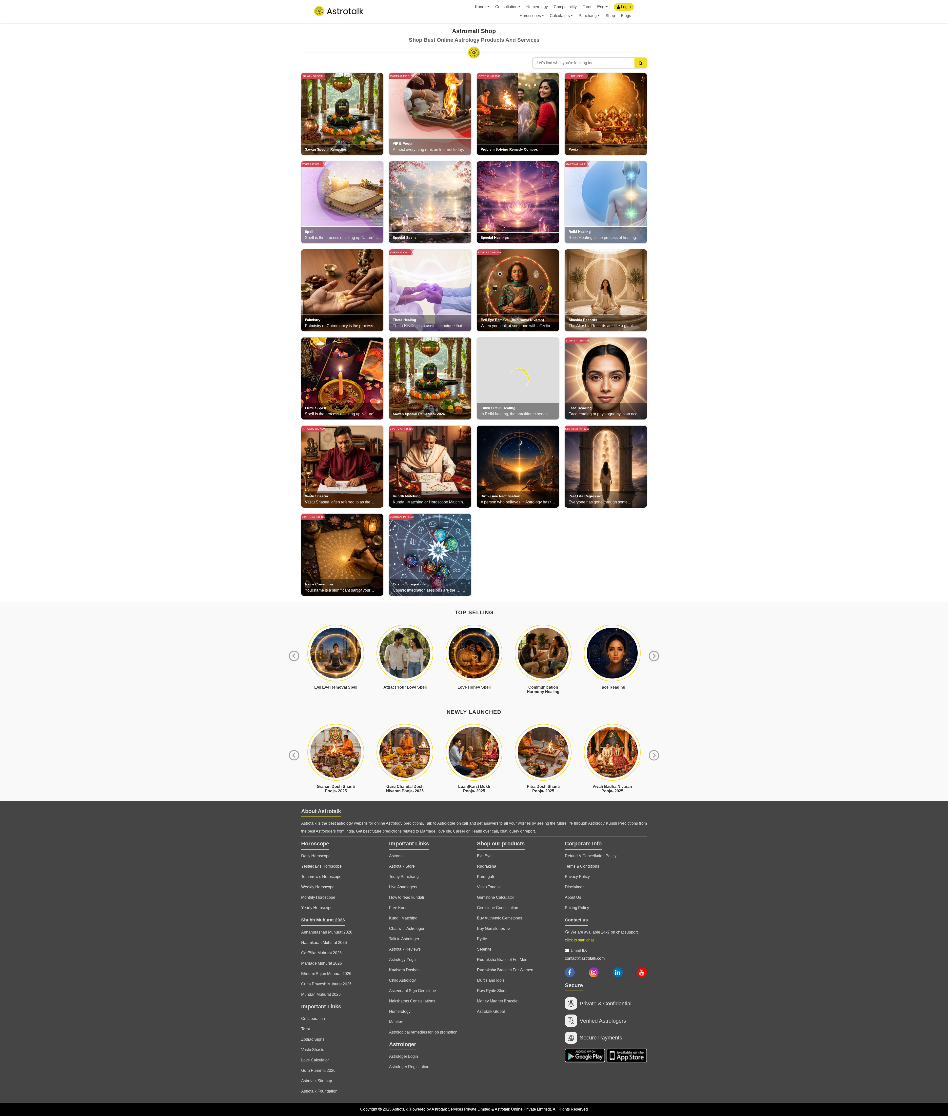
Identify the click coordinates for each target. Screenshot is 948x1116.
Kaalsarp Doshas (404, 970)
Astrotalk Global (491, 1011)
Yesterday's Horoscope (321, 866)
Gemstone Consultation (497, 908)
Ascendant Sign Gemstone (412, 991)
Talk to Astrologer (404, 939)
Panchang (588, 16)
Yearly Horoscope (317, 908)
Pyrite (482, 939)
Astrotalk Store (402, 866)
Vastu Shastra (313, 1050)
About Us (573, 897)
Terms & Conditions (582, 866)
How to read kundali (406, 897)
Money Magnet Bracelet (497, 1001)
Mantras (396, 1022)
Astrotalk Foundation (319, 1091)
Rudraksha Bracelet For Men (502, 959)
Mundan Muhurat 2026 (321, 994)
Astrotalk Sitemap (316, 1081)
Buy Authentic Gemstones (499, 918)
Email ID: (585, 954)
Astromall (397, 856)
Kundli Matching (403, 918)
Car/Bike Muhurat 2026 (321, 953)
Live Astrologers (403, 887)
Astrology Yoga (402, 959)
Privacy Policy (577, 877)
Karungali (485, 877)
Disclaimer (574, 887)
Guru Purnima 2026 (318, 1070)
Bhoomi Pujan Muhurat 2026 (326, 974)
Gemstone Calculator (495, 897)
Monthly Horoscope (318, 897)
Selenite (484, 949)
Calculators (560, 16)
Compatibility (565, 7)
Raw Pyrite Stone (492, 991)
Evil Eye (484, 856)
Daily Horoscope (316, 856)
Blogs (626, 16)
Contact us (576, 919)
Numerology (537, 7)
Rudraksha (486, 866)
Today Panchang (404, 877)
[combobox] (590, 63)
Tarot (587, 7)
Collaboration (313, 1018)
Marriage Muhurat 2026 (321, 963)
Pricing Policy (577, 908)
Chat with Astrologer (406, 928)
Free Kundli (399, 908)
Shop (610, 16)
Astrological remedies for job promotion (423, 1032)
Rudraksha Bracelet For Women (505, 970)
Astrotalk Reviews (405, 949)
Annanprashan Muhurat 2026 (326, 932)
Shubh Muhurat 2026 (323, 919)
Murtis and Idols (491, 980)
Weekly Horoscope (318, 887)
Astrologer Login (403, 1056)
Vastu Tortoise (489, 887)
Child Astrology (402, 980)
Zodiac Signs (312, 1039)
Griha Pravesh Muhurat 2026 (326, 984)
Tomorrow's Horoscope (321, 877)
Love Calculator (315, 1060)
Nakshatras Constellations (412, 1001)
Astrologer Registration (409, 1067)
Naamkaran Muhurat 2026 (324, 942)
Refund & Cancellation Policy (590, 856)
